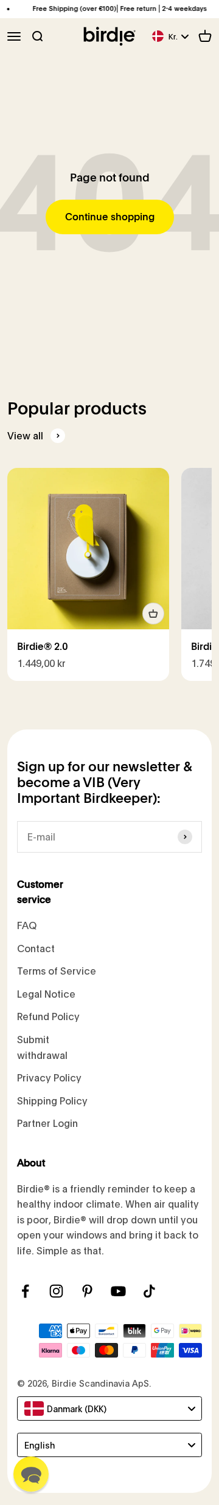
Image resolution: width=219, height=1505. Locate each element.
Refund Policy (48, 1016)
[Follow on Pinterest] (87, 1291)
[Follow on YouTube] (118, 1291)
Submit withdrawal (42, 1047)
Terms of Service (56, 970)
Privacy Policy (49, 1077)
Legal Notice (46, 993)
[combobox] (109, 1408)
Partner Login (47, 1123)
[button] (31, 1474)
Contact (36, 948)
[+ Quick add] (153, 613)
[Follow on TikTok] (149, 1291)
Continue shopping (110, 217)
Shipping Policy (52, 1100)
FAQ (26, 925)
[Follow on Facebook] (25, 1291)
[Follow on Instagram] (56, 1291)
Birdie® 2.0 (42, 646)
